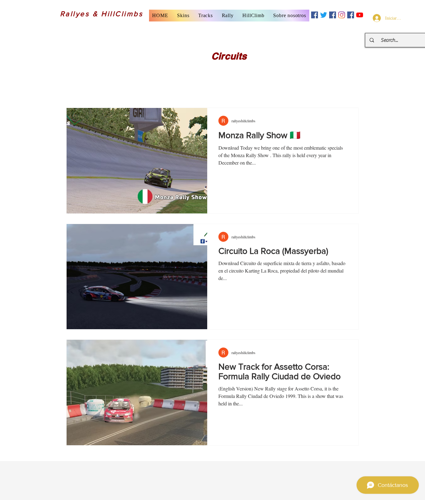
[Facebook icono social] (314, 15)
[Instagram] (341, 15)
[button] (183, 15)
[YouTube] (359, 15)
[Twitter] (323, 15)
